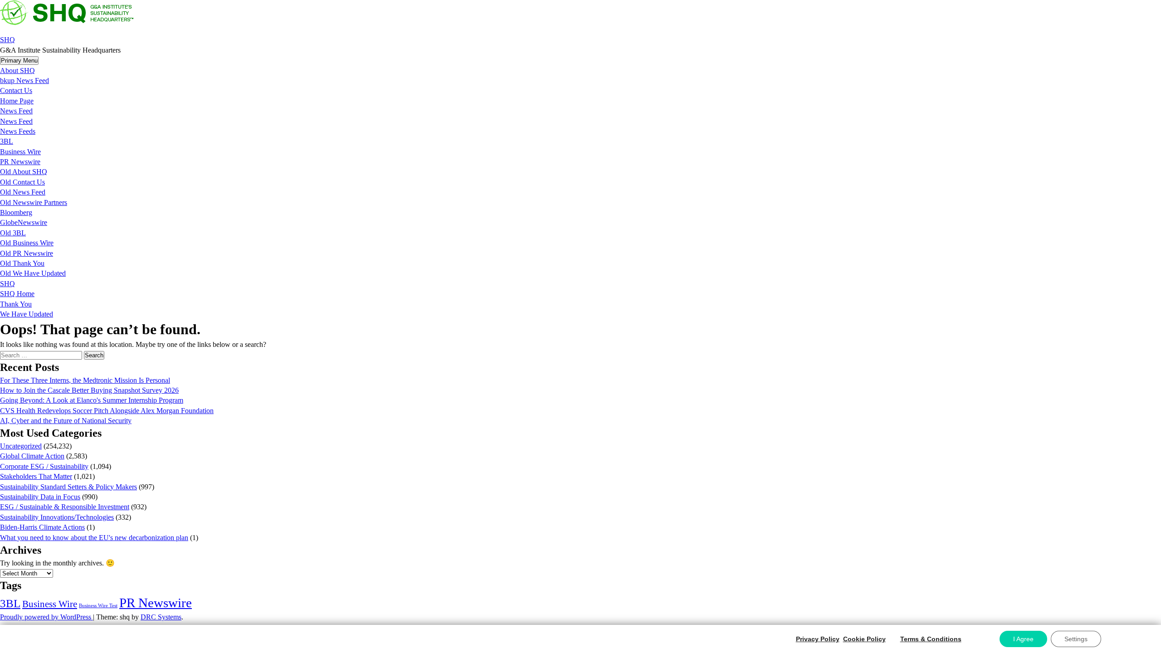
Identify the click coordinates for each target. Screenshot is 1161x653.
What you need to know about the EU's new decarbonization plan (94, 537)
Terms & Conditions (930, 639)
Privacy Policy (817, 639)
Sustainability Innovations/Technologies (57, 517)
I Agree (1023, 639)
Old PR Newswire (26, 253)
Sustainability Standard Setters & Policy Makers (68, 487)
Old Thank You (22, 263)
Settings (1076, 639)
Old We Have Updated (33, 273)
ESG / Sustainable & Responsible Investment (64, 507)
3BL (6, 141)
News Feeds (17, 131)
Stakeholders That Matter (36, 476)
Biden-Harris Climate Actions (42, 527)
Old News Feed (22, 192)
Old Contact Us (22, 182)
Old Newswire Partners (33, 202)
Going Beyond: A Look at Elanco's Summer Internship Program (91, 400)
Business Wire (20, 152)
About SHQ (17, 70)
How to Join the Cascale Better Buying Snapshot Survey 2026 (89, 390)
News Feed (16, 111)
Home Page (17, 101)
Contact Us (16, 90)
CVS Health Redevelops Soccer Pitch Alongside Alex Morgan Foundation (107, 410)
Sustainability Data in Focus (40, 497)
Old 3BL (13, 233)
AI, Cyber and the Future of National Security (66, 420)
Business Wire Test (98, 605)
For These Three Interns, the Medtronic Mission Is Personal (85, 380)
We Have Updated (26, 314)
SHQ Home (17, 293)
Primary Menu (19, 60)
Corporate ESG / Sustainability (44, 466)
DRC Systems (161, 617)
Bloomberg (16, 212)
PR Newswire (20, 162)
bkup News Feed (24, 80)
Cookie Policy (864, 639)
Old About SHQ (23, 171)
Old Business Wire (27, 243)
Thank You (16, 304)
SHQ (7, 40)
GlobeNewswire (23, 222)
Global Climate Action (32, 456)
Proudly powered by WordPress (46, 617)
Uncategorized (21, 446)
